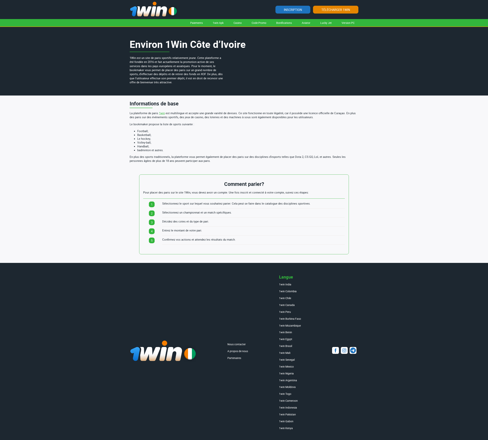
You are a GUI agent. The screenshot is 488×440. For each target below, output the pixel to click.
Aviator (306, 23)
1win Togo (285, 394)
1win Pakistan (287, 414)
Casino (238, 23)
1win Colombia (288, 291)
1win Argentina (288, 380)
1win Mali (284, 353)
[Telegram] (353, 350)
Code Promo (259, 23)
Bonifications (284, 23)
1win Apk (218, 23)
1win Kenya (286, 428)
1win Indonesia (288, 407)
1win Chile (285, 298)
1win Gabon (286, 421)
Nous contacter (236, 344)
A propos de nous (237, 351)
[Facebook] (335, 350)
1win (162, 113)
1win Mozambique (290, 325)
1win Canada (287, 305)
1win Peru (285, 312)
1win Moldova (287, 387)
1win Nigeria (286, 373)
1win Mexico (286, 366)
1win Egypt (285, 339)
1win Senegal (287, 359)
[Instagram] (344, 350)
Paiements (196, 23)
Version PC (348, 23)
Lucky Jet (326, 23)
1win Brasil (285, 346)
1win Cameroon (288, 400)
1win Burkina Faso (290, 318)
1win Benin (285, 332)
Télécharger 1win (335, 10)
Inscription (293, 10)
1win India (285, 284)
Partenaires (234, 358)
